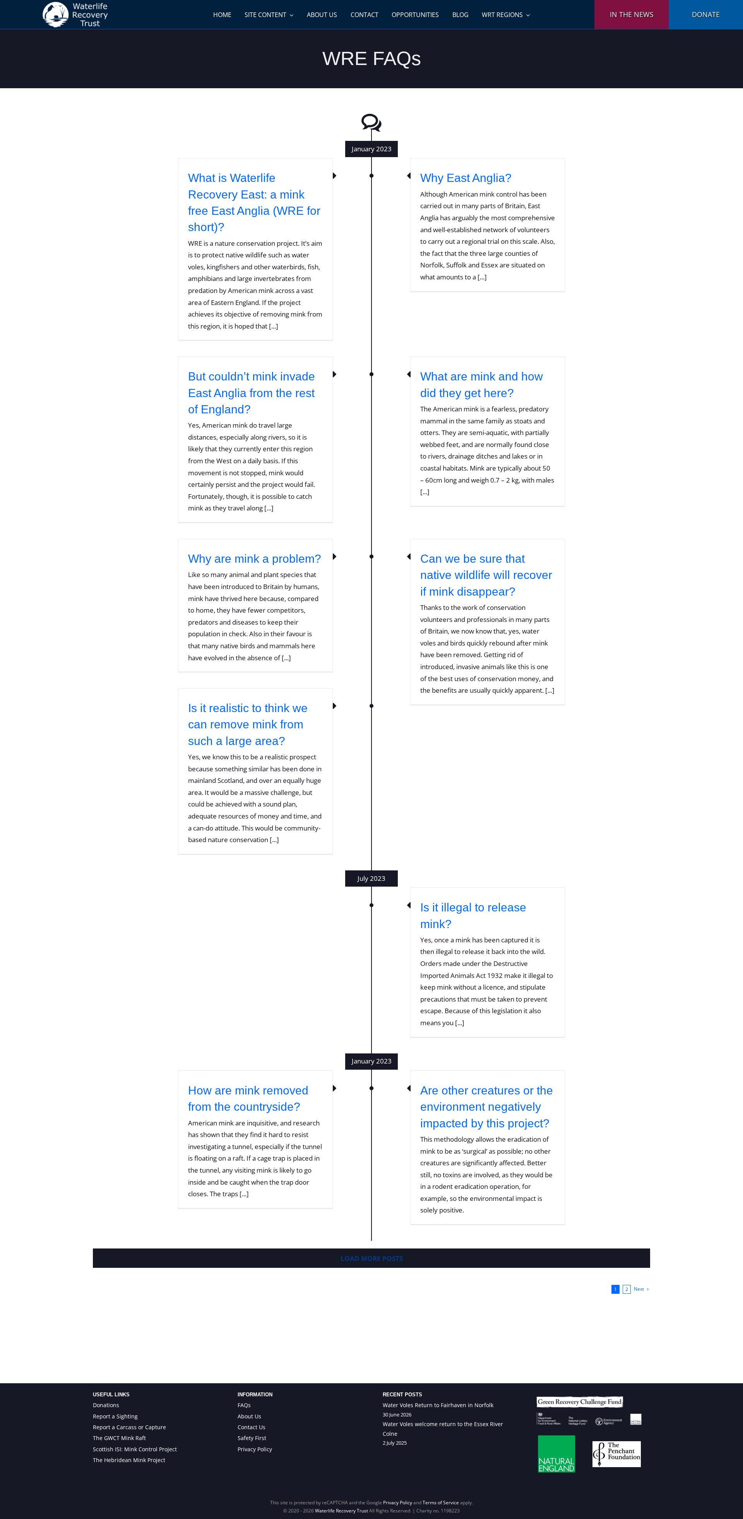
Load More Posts (372, 1258)
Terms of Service (441, 1502)
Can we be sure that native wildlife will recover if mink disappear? (486, 575)
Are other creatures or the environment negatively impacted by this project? (486, 1107)
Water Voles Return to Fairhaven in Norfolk (438, 1405)
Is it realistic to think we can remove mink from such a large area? (248, 724)
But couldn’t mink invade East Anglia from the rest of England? (251, 393)
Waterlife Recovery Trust (341, 1510)
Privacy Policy (397, 1502)
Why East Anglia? (466, 177)
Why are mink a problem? (254, 558)
